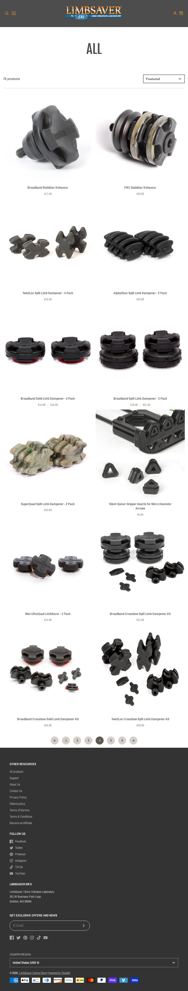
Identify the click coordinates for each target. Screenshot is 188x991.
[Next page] (133, 740)
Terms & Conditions (21, 816)
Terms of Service (19, 810)
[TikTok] (39, 938)
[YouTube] (45, 938)
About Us (15, 784)
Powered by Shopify (58, 973)
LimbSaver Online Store (33, 973)
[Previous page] (55, 740)
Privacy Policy (18, 797)
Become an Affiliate (21, 823)
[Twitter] (18, 938)
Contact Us (16, 791)
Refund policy (17, 804)
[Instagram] (32, 938)
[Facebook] (12, 938)
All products (16, 772)
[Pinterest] (25, 938)
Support (14, 778)
